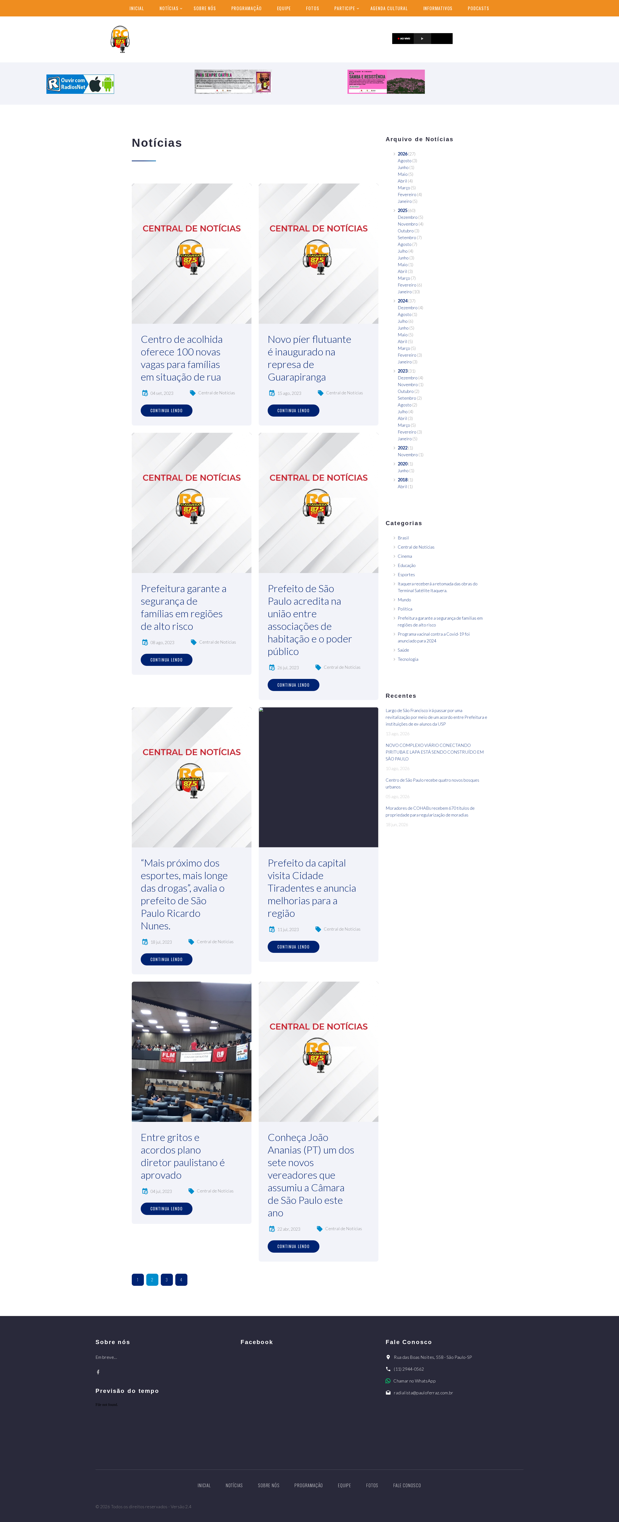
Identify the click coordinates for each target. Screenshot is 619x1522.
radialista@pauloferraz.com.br (423, 1392)
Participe (344, 8)
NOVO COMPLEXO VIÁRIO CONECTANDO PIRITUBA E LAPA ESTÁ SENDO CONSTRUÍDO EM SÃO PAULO (435, 752)
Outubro (406, 230)
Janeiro (405, 201)
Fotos (312, 8)
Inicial (137, 8)
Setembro (407, 237)
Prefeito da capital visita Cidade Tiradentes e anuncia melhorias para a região (312, 888)
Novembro (408, 224)
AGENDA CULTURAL (389, 8)
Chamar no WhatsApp (414, 1380)
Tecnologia (408, 659)
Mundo (404, 599)
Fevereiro (407, 194)
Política (405, 608)
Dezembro (408, 217)
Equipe (284, 8)
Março (404, 187)
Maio (403, 174)
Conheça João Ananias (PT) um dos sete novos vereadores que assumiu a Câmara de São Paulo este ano (311, 1175)
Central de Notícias (216, 392)
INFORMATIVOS (438, 8)
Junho (403, 167)
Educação (407, 565)
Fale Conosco (407, 1485)
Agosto (405, 160)
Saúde (403, 650)
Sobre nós (205, 8)
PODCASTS (478, 8)
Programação (246, 8)
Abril (402, 181)
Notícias (169, 8)
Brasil (403, 537)
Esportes (406, 574)
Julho (403, 251)
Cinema (405, 556)
